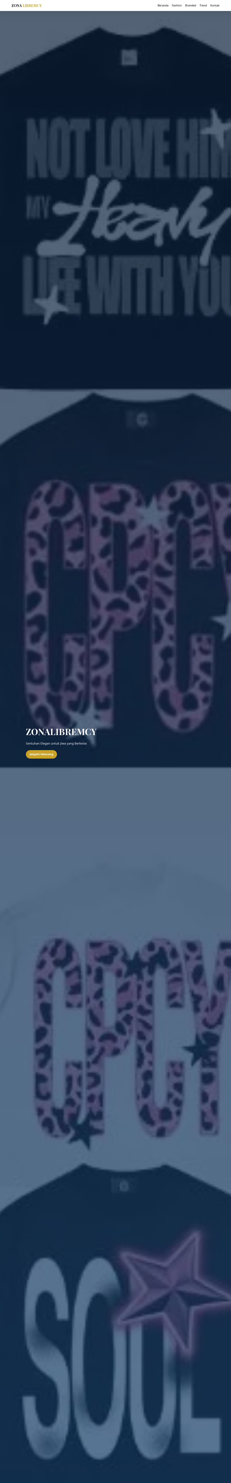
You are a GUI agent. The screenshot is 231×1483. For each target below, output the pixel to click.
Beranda (163, 5)
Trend (203, 5)
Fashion (177, 5)
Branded (190, 5)
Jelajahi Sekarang (41, 754)
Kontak (215, 5)
